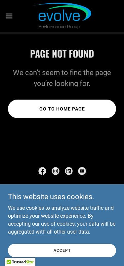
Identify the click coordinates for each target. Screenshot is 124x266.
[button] (12, 15)
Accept (62, 250)
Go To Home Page (62, 108)
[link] (62, 16)
